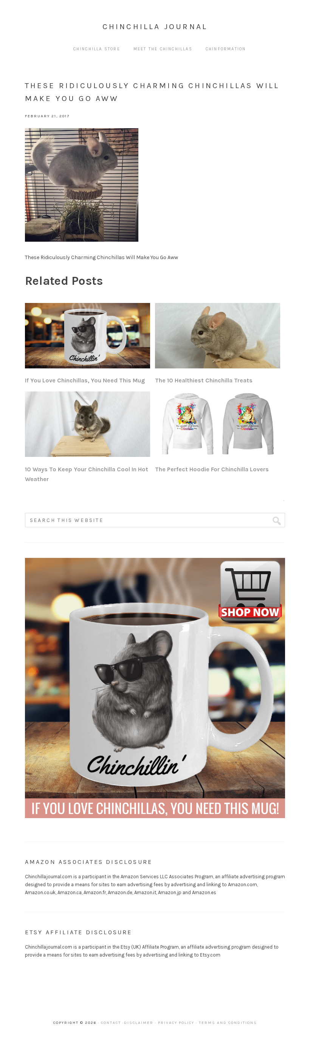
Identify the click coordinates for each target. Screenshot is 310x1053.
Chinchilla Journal (155, 26)
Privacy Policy (176, 1022)
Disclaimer (138, 1022)
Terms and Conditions (228, 1022)
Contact (111, 1022)
